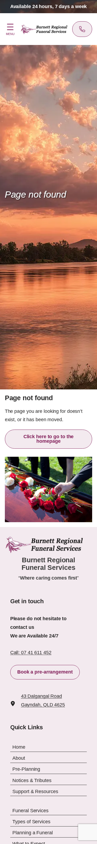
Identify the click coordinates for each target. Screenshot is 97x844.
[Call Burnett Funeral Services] (82, 29)
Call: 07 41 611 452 (30, 652)
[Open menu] (10, 29)
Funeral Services (30, 810)
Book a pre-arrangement (45, 672)
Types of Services (31, 821)
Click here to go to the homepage (48, 439)
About (18, 758)
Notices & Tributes (31, 780)
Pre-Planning (26, 769)
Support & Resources (35, 791)
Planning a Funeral (32, 832)
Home (18, 747)
